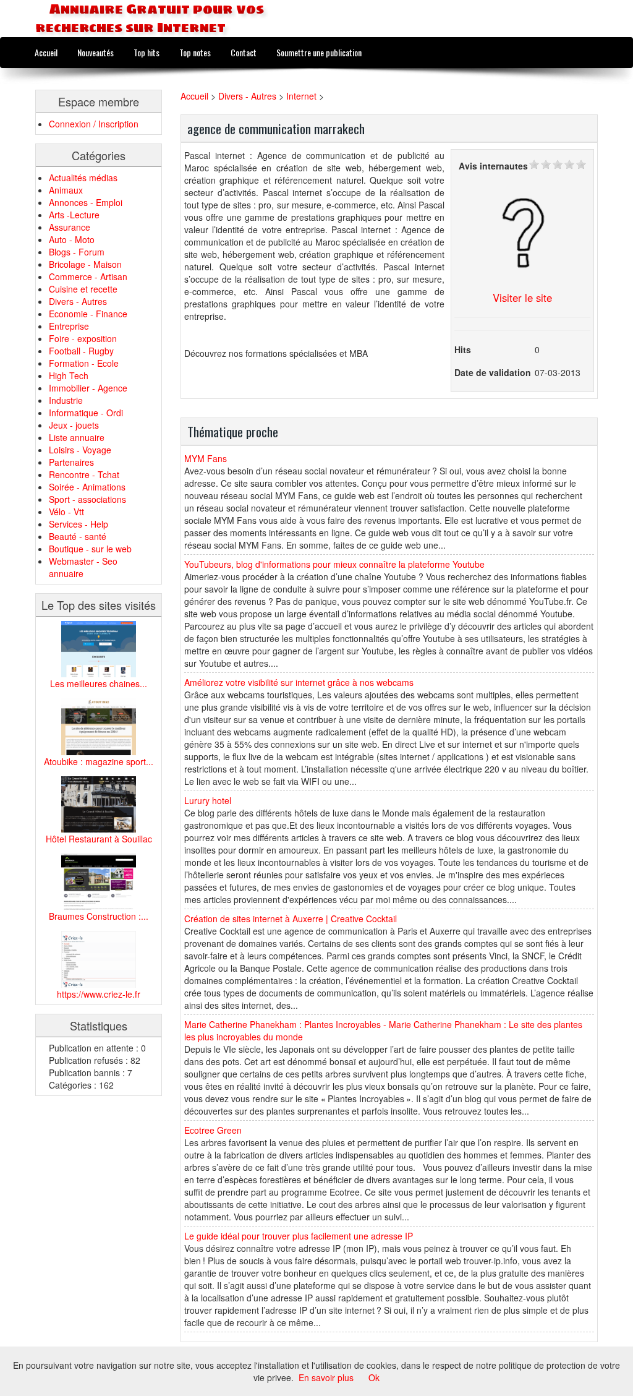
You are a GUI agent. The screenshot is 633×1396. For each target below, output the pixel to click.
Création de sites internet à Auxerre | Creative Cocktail (290, 918)
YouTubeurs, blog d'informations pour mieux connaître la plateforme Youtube (334, 564)
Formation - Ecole (84, 363)
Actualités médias (83, 177)
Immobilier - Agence (88, 388)
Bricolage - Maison (85, 264)
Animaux (66, 190)
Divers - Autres (78, 301)
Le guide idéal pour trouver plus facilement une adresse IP (298, 1236)
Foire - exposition (83, 338)
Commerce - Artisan (88, 276)
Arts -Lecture (74, 214)
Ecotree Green (213, 1130)
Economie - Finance (88, 313)
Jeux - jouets (74, 425)
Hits (462, 349)
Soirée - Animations (87, 487)
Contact (244, 52)
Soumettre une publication (319, 52)
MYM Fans (205, 458)
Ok (374, 1377)
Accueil (46, 52)
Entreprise (69, 326)
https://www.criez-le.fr (98, 994)
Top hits (146, 52)
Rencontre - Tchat (84, 474)
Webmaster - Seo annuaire (83, 567)
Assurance (69, 227)
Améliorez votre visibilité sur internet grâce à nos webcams (299, 682)
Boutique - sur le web (90, 548)
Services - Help (78, 524)
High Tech (68, 375)
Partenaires (71, 462)
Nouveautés (95, 52)
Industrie (66, 400)
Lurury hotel (207, 800)
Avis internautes (493, 166)
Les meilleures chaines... (98, 683)
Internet (301, 96)
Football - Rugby (81, 351)
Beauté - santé (77, 536)
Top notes (195, 52)
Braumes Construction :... (98, 916)
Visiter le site (522, 297)
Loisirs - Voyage (80, 449)
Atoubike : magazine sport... (98, 761)
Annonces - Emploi (85, 202)
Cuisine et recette (83, 289)
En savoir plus (326, 1377)
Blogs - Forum (76, 252)
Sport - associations (87, 499)
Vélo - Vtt (66, 511)
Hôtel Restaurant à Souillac (99, 839)
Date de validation (492, 372)
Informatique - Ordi (86, 412)
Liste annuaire (76, 437)
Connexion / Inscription (93, 124)
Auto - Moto (72, 239)
